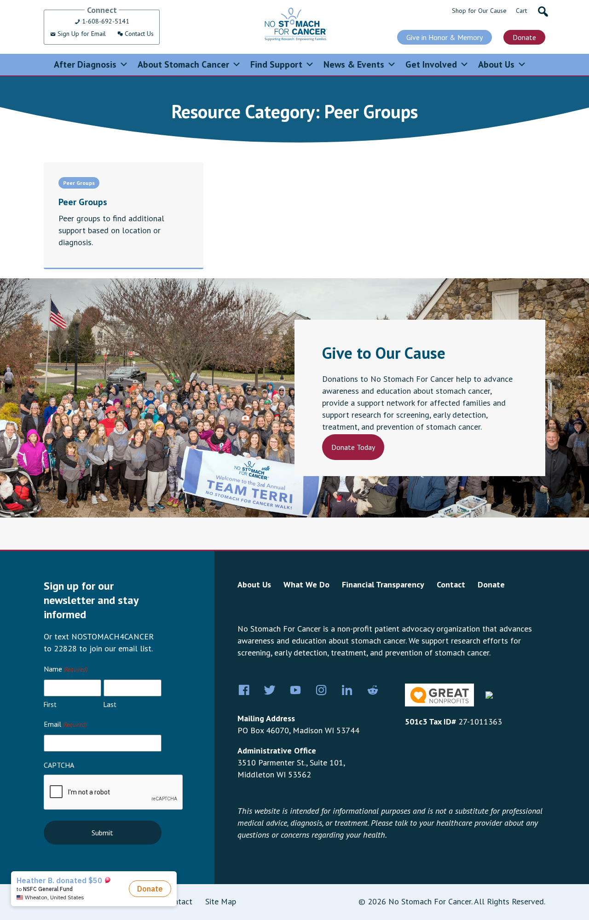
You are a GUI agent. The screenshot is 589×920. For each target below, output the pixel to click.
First (50, 704)
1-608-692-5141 (104, 21)
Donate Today (353, 447)
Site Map (220, 901)
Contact (451, 584)
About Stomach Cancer (183, 64)
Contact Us (138, 33)
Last (110, 704)
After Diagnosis (85, 64)
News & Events (353, 64)
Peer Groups (79, 182)
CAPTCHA (59, 765)
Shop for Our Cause (479, 10)
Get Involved (431, 64)
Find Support (276, 64)
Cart (521, 10)
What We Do (306, 584)
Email (65, 724)
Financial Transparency (383, 584)
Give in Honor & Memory (444, 37)
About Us (496, 64)
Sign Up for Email (81, 33)
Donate (524, 37)
